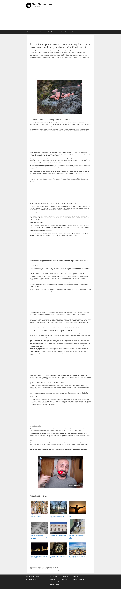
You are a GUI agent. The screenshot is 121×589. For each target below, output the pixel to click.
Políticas (80, 31)
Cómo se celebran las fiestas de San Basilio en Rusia (77, 557)
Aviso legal (52, 579)
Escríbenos (64, 579)
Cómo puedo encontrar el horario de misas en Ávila (39, 557)
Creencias (33, 567)
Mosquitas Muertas (35, 565)
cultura (37, 567)
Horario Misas (35, 31)
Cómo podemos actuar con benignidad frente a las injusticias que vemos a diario (39, 537)
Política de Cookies (54, 584)
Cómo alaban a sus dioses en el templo (76, 515)
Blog (28, 31)
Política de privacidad (54, 581)
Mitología (48, 567)
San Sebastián (42, 4)
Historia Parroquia (65, 31)
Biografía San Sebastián (53, 31)
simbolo (52, 567)
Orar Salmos (43, 31)
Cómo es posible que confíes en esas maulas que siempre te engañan (46, 570)
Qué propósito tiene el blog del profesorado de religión (38, 515)
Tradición (56, 567)
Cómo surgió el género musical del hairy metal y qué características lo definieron (76, 537)
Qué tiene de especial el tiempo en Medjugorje (57, 557)
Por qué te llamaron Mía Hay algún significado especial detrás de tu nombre (57, 516)
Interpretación (42, 567)
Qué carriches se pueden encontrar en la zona (58, 536)
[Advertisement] (60, 20)
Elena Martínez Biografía (31, 579)
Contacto (74, 31)
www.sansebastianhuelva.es (78, 579)
